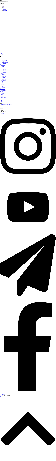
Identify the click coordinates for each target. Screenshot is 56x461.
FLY (2, 85)
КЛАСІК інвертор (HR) (4, 63)
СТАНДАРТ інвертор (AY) (5, 62)
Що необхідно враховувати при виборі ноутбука (6, 104)
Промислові (3, 78)
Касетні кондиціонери (2, 89)
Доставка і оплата (3, 394)
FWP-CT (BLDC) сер (5, 70)
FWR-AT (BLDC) (3, 74)
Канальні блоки (3, 87)
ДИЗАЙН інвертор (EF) (4, 61)
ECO (2, 83)
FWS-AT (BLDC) (4, 68)
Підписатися (2, 108)
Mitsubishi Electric (5, 10)
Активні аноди (4, 9)
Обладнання (3, 6)
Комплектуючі (2, 99)
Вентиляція (2, 66)
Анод (1, 98)
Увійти (1, 53)
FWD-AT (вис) (4, 72)
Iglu (3, 8)
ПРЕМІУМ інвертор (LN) (4, 60)
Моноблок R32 (3, 77)
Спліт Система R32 (4, 76)
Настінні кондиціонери (3, 80)
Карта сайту (1, 396)
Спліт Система (3, 93)
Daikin (3, 7)
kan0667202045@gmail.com (3, 113)
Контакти (3, 11)
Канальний (3, 67)
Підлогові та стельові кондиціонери (4, 88)
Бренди (2, 101)
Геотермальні (1, 94)
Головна (2, 5)
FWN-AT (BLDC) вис (5, 71)
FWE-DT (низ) (4, 69)
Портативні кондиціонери (3, 90)
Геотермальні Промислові (3, 97)
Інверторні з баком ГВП (3, 95)
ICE (2, 81)
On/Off (2, 96)
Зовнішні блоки (3, 84)
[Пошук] (6, 1)
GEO (2, 82)
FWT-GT (2, 73)
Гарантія (2, 392)
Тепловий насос (3, 59)
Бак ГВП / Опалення (4, 79)
